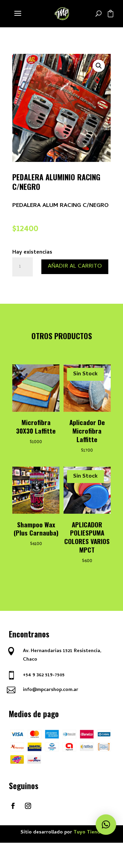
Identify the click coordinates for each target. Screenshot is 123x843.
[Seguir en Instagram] (28, 806)
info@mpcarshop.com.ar (50, 690)
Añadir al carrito (75, 266)
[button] (99, 66)
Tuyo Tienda (88, 833)
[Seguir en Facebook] (13, 806)
